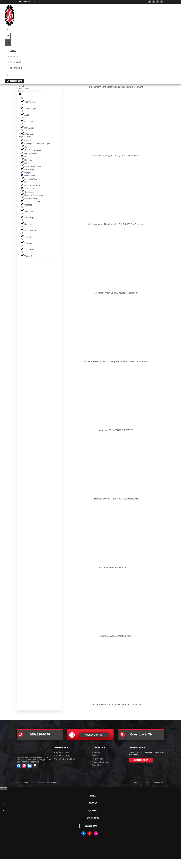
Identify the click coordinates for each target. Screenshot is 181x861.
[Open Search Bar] (7, 30)
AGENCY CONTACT (94, 735)
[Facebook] (149, 1)
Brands (14, 56)
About (13, 51)
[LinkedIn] (157, 1)
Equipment (15, 62)
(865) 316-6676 (90, 826)
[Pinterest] (153, 1)
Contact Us (16, 68)
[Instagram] (161, 1)
